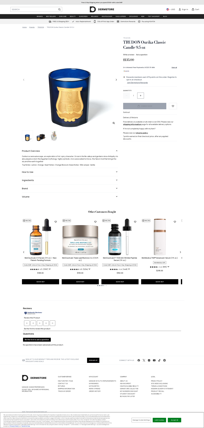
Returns (61, 386)
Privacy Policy (156, 381)
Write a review (128, 54)
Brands (32, 27)
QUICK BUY (40, 282)
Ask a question (141, 54)
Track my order (64, 391)
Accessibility (156, 394)
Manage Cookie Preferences (33, 387)
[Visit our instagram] (149, 360)
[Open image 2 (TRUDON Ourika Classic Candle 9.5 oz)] (40, 135)
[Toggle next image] (116, 79)
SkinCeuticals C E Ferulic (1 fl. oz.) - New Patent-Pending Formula (40, 259)
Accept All (174, 420)
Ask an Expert (125, 383)
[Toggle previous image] (23, 79)
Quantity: (127, 90)
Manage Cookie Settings (141, 420)
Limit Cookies (159, 420)
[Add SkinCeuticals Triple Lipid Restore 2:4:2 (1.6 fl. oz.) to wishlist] (95, 221)
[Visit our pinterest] (164, 360)
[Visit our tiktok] (159, 360)
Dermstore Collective (129, 389)
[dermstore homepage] (102, 9)
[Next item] (180, 252)
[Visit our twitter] (143, 360)
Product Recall (157, 391)
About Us (124, 381)
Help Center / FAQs (65, 381)
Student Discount (127, 394)
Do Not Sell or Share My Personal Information (35, 390)
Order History (95, 391)
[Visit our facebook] (138, 360)
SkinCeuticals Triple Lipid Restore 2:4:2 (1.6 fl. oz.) (80, 259)
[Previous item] (23, 252)
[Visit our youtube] (154, 360)
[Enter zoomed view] (113, 123)
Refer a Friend (94, 389)
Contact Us (63, 383)
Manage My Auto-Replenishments (102, 381)
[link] (183, 9)
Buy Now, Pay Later (127, 396)
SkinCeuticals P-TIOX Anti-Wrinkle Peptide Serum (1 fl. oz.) (120, 259)
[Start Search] (59, 9)
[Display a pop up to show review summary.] (50, 269)
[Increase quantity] (140, 96)
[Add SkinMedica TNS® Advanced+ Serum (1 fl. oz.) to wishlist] (174, 221)
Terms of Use (25, 426)
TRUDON (40, 27)
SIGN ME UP (93, 360)
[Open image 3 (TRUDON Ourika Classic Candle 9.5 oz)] (54, 135)
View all (174, 67)
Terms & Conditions (159, 386)
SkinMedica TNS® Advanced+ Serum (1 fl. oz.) (160, 258)
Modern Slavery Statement (162, 389)
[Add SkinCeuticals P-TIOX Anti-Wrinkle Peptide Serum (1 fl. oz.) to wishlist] (135, 221)
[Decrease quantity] (126, 96)
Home (24, 27)
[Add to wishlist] (173, 106)
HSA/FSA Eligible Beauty (129, 386)
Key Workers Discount (129, 391)
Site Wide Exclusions (159, 383)
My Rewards (94, 383)
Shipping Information (66, 389)
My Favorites (94, 386)
